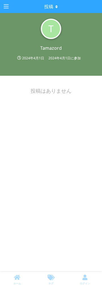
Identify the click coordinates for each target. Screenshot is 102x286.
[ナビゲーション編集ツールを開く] (5, 6)
